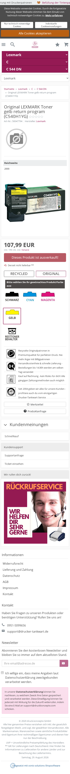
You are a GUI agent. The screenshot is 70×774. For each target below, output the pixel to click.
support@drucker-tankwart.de (27, 631)
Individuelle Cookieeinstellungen (51, 24)
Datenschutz (11, 576)
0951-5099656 (16, 625)
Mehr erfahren (54, 15)
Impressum (10, 588)
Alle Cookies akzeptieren (35, 33)
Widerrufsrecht (13, 564)
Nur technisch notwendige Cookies (17, 24)
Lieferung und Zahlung (18, 570)
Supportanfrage (14, 455)
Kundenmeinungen (28, 424)
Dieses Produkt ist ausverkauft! (35, 257)
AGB (5, 582)
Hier (51, 746)
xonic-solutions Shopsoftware (44, 765)
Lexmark (41, 121)
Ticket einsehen (14, 464)
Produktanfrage (37, 411)
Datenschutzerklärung (29, 691)
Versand (25, 249)
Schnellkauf (12, 436)
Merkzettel (37, 404)
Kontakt (8, 594)
